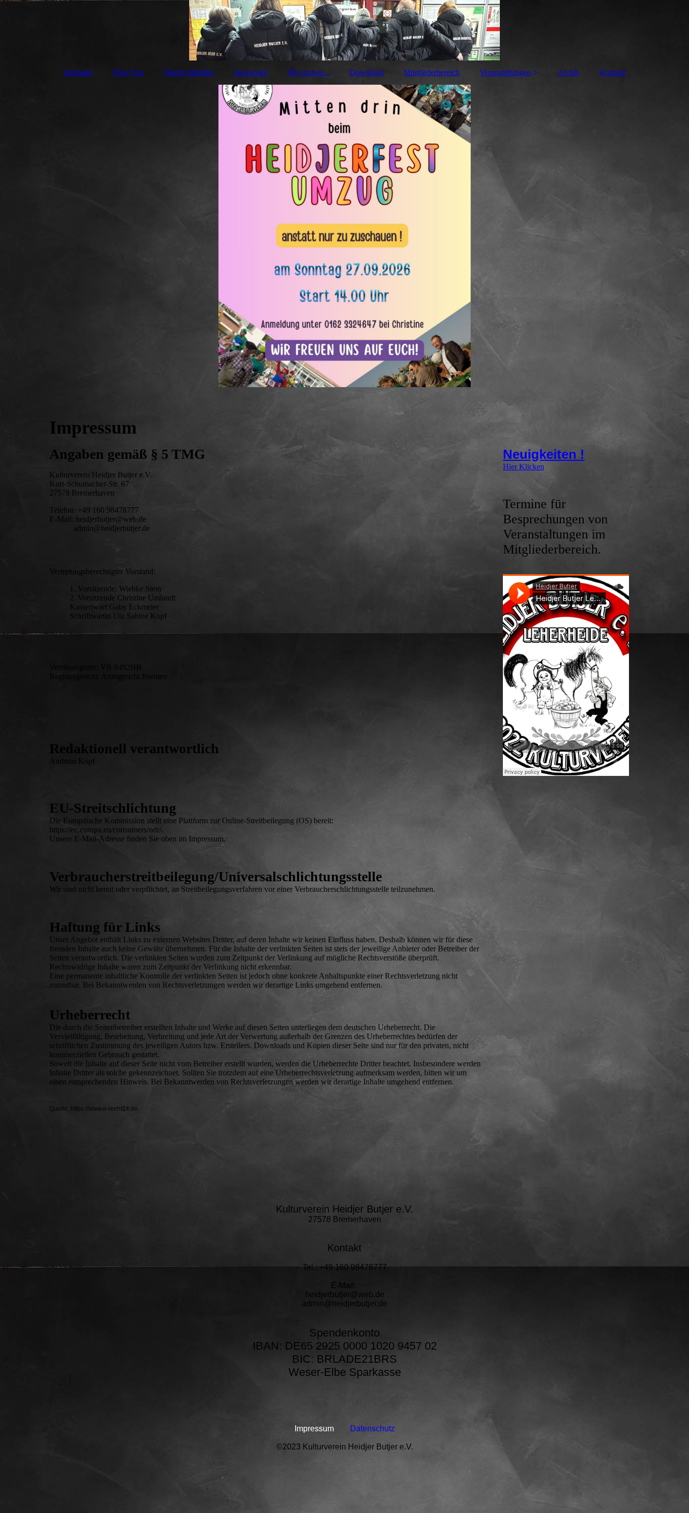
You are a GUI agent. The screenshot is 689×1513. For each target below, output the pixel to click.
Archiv (568, 72)
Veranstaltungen (505, 72)
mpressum (315, 1428)
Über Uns (128, 72)
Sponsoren (250, 72)
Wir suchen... (308, 72)
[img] (344, 30)
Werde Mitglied (188, 72)
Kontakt (612, 72)
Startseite (78, 72)
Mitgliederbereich (432, 72)
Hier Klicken (523, 466)
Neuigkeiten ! (544, 454)
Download (366, 72)
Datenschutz (372, 1428)
